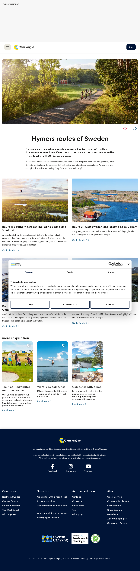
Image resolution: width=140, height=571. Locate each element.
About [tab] (111, 272)
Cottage (76, 497)
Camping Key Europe (118, 501)
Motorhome (78, 505)
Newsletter (113, 514)
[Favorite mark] (125, 128)
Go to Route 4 (79, 323)
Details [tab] (70, 272)
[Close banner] (128, 264)
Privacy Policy (103, 558)
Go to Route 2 (79, 240)
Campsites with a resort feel (52, 497)
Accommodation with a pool (52, 505)
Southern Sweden (11, 505)
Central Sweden (10, 501)
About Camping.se (117, 519)
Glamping (77, 514)
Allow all (110, 304)
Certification (114, 505)
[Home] (24, 47)
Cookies (92, 558)
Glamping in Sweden (48, 517)
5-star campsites (46, 501)
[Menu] (7, 47)
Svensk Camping (80, 558)
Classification (114, 510)
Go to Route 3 (9, 326)
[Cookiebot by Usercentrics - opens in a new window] (110, 264)
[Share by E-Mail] (135, 128)
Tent (74, 510)
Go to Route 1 (9, 250)
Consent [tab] (29, 272)
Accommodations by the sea (52, 513)
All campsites (9, 514)
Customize (68, 304)
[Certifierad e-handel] (95, 538)
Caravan (77, 501)
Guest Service (114, 497)
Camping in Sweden (117, 523)
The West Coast (10, 510)
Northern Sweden (11, 497)
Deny (30, 304)
